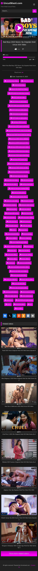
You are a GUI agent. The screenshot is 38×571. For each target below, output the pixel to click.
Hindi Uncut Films (19, 85)
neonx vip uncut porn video (19, 287)
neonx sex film (25, 250)
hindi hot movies (27, 180)
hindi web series (12, 225)
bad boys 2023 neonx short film (19, 155)
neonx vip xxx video (27, 292)
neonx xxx (9, 300)
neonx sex (13, 250)
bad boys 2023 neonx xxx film (19, 167)
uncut (8, 304)
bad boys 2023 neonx (19, 122)
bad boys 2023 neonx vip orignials (19, 163)
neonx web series (12, 296)
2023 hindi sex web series (19, 114)
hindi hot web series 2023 (19, 196)
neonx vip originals (11, 279)
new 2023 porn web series (24, 300)
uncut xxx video (20, 304)
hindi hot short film (27, 184)
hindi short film (28, 213)
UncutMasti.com (12, 3)
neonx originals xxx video (13, 246)
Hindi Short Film (27, 81)
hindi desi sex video (12, 180)
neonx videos (25, 258)
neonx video (13, 258)
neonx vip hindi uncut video (19, 271)
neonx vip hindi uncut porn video (19, 267)
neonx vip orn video (27, 279)
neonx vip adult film (24, 262)
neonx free (24, 229)
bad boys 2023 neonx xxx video (19, 172)
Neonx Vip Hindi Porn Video (19, 89)
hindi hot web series (19, 192)
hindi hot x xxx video (12, 200)
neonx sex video (11, 254)
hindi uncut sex (12, 221)
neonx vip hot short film (19, 275)
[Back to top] (32, 565)
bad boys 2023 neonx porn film (19, 143)
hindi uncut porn (10, 217)
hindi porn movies (11, 205)
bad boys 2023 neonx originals (19, 138)
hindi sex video (25, 209)
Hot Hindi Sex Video (12, 81)
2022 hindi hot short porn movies (19, 93)
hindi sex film (12, 209)
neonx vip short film (19, 283)
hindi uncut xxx (26, 221)
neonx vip (11, 262)
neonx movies (27, 234)
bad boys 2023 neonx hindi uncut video (19, 130)
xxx (31, 304)
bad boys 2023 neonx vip (19, 159)
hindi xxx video (26, 225)
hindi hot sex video (11, 184)
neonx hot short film (12, 234)
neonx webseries (27, 296)
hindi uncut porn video (26, 217)
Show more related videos (19, 553)
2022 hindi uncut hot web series (19, 105)
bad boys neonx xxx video (19, 176)
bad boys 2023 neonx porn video (19, 147)
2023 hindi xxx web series (19, 118)
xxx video (19, 308)
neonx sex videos (26, 254)
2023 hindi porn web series (19, 109)
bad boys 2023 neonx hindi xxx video (19, 134)
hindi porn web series (27, 205)
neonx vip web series (11, 292)
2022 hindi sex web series (19, 101)
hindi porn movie (27, 200)
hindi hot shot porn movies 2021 (19, 188)
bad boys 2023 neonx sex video (19, 151)
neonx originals (26, 238)
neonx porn (29, 246)
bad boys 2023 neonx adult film (19, 126)
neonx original (12, 238)
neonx (13, 229)
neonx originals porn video (19, 242)
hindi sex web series (12, 213)
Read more (18, 72)
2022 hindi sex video (19, 97)
